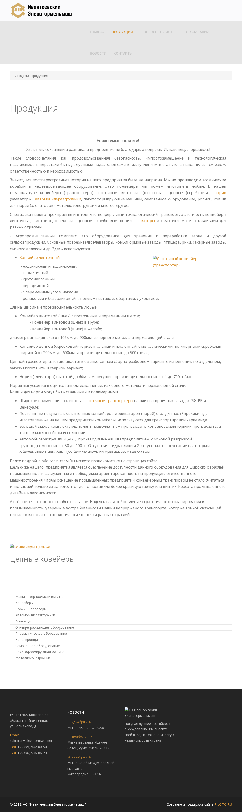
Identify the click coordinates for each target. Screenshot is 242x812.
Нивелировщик (26, 639)
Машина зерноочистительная (39, 596)
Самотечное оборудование (37, 645)
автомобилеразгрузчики (58, 199)
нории (220, 192)
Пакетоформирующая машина (39, 652)
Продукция (122, 32)
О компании (197, 32)
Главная (97, 32)
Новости (98, 53)
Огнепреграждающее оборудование (44, 627)
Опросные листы (159, 32)
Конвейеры (23, 603)
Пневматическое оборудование (40, 633)
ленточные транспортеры (108, 400)
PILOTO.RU (223, 804)
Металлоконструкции (32, 658)
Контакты (123, 53)
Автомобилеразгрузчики (34, 615)
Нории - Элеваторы (30, 609)
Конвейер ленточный (39, 257)
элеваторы (144, 220)
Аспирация (23, 621)
